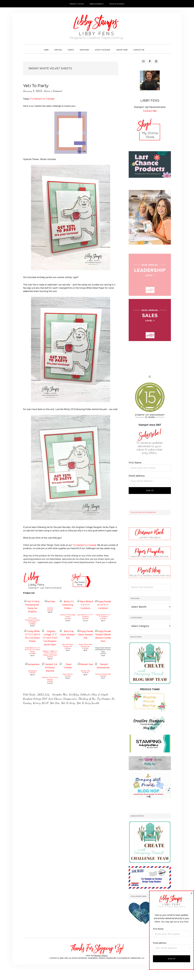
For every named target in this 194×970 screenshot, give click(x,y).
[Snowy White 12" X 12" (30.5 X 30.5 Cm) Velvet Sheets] (32, 631)
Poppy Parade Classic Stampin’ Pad (85, 645)
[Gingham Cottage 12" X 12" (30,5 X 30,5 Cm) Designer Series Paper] (50, 631)
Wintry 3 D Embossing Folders (67, 616)
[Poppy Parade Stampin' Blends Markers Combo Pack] (103, 631)
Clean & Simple (100, 694)
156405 (32, 653)
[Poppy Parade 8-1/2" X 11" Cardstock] (103, 601)
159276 (85, 618)
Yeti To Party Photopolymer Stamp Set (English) (32, 620)
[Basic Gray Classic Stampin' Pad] (68, 631)
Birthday (74, 694)
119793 (103, 618)
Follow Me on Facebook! (143, 512)
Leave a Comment (53, 90)
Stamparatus (32, 671)
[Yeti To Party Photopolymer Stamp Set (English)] (32, 601)
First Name (135, 462)
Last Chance (55, 698)
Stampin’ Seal (85, 671)
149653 (50, 681)
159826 (32, 624)
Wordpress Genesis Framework (102, 958)
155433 (67, 618)
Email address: (137, 475)
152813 (85, 673)
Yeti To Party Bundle (88, 703)
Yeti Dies (50, 608)
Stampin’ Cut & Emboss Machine (50, 678)
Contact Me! (150, 110)
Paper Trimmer (68, 674)
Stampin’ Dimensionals (103, 674)
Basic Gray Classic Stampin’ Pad (67, 645)
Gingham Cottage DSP (35, 698)
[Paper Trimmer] (68, 664)
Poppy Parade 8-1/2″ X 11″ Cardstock (103, 616)
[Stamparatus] (32, 664)
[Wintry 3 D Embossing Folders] (68, 601)
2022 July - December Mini (52, 694)
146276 (32, 673)
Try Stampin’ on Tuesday (42, 98)
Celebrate (85, 694)
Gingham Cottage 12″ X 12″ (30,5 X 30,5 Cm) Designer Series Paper (50, 653)
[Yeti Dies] (50, 601)
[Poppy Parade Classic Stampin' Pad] (85, 631)
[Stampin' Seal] (85, 664)
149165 (67, 648)
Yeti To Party (35, 85)
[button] (150, 47)
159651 (50, 657)
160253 (50, 610)
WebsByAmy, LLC (138, 958)
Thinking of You (87, 698)
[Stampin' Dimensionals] (103, 664)
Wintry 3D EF (40, 703)
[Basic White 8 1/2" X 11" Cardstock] (85, 601)
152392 (67, 676)
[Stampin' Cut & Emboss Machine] (50, 664)
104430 (103, 676)
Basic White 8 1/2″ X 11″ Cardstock (85, 616)
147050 (85, 648)
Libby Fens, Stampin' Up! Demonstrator (97, 28)
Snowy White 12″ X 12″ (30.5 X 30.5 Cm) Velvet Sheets (32, 649)
